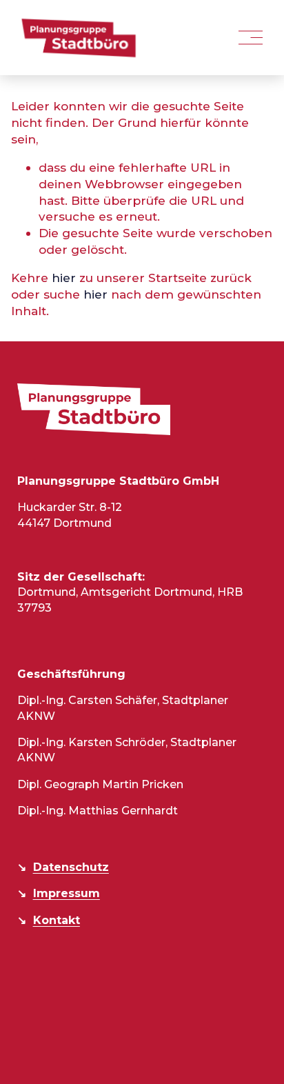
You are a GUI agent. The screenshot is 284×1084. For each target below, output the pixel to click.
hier (64, 277)
